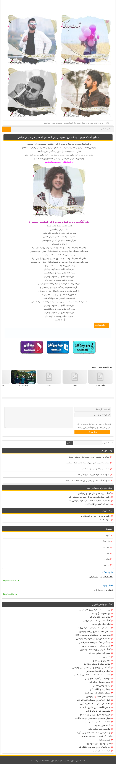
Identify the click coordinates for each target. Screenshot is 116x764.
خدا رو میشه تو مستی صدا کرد (97, 664)
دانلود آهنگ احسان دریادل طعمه (59, 162)
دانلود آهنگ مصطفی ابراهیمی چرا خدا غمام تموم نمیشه (88, 480)
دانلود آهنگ (105, 520)
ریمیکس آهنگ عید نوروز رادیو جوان (95, 610)
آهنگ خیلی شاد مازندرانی (100, 617)
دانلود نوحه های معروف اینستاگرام (96, 516)
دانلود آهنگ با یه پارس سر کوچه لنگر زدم (94, 474)
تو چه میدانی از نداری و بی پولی (96, 646)
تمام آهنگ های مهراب (101, 624)
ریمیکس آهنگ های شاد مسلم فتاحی (95, 642)
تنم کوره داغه (105, 740)
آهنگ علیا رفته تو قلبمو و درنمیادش (96, 469)
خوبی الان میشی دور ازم (100, 653)
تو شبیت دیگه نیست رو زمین (98, 678)
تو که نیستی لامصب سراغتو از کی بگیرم (94, 733)
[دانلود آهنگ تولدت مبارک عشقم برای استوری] (86, 40)
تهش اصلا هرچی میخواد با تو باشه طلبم (94, 700)
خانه (107, 123)
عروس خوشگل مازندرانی (100, 682)
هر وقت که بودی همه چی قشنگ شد (95, 747)
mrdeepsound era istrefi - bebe (97, 736)
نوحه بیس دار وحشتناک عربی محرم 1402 (93, 635)
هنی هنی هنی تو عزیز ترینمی (98, 711)
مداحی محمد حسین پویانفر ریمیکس (95, 631)
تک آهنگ (106, 541)
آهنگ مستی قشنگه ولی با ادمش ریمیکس (92, 675)
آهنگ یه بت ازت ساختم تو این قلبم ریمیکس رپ (90, 501)
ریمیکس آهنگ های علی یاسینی (97, 693)
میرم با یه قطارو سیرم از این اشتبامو (95, 715)
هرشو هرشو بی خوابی (101, 751)
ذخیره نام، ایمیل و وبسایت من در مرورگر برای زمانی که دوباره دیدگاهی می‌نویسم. (94, 426)
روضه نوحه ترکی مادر (101, 613)
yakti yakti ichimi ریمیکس (99, 696)
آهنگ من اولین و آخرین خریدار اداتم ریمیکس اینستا (89, 457)
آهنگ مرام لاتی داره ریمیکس (98, 671)
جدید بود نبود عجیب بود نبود (98, 743)
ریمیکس (106, 547)
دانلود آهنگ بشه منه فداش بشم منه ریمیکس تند (90, 497)
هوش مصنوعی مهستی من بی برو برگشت (93, 718)
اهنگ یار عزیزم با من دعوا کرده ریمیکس (93, 639)
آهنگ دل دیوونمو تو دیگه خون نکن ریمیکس (91, 668)
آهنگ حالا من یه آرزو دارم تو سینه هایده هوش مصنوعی (88, 463)
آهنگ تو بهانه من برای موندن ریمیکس (94, 493)
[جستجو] (6, 129)
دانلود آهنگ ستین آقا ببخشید (98, 504)
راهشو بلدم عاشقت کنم (100, 689)
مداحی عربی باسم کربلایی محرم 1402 (94, 628)
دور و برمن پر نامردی (101, 660)
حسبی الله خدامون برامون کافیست (95, 707)
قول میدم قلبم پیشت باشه (99, 729)
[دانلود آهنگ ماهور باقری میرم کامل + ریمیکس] (32, 92)
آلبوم (108, 535)
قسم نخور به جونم (103, 725)
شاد (108, 553)
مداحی (107, 565)
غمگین (107, 559)
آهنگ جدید (108, 586)
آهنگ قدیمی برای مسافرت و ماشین (95, 649)
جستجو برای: (108, 443)
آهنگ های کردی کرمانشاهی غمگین (95, 704)
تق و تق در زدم (104, 657)
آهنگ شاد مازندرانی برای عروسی (97, 621)
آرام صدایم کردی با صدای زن (98, 722)
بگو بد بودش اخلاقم (102, 686)
